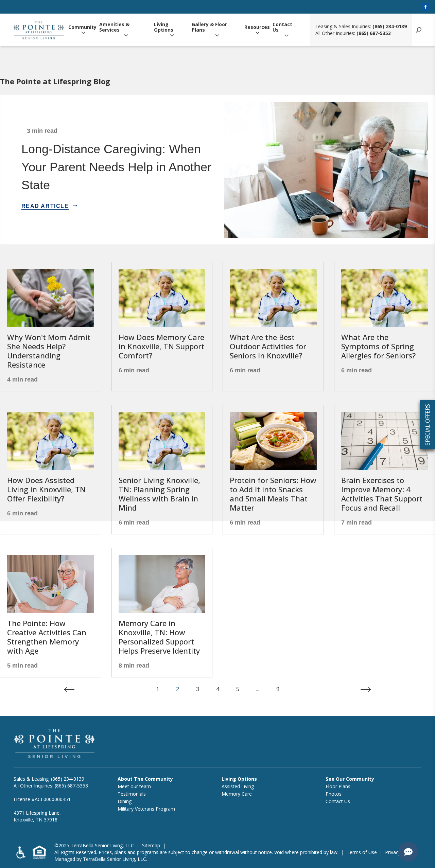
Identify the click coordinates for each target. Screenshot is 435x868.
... (257, 689)
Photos (334, 794)
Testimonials (132, 794)
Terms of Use (362, 852)
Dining (125, 801)
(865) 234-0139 (389, 26)
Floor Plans (338, 786)
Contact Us (282, 27)
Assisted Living (238, 786)
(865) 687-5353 (373, 33)
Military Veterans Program (146, 808)
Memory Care (237, 794)
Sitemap (151, 845)
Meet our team (134, 786)
